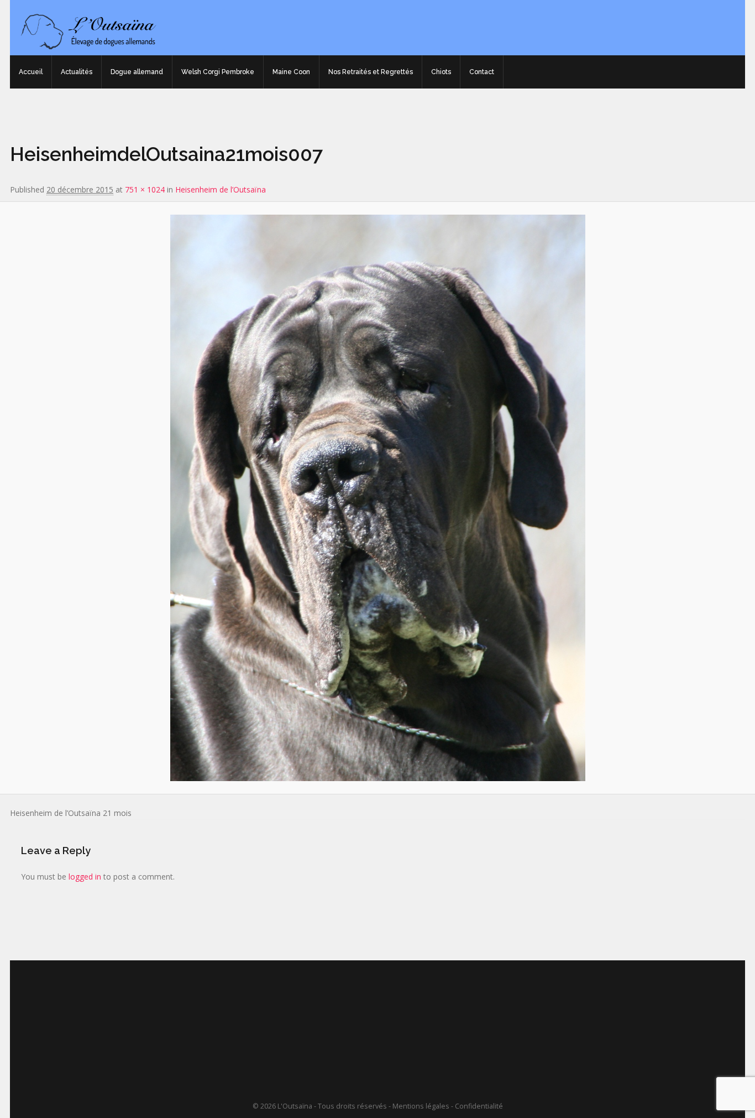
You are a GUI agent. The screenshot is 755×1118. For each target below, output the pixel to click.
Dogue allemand (137, 72)
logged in (85, 876)
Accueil (31, 72)
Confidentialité (479, 1106)
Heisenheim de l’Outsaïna (220, 189)
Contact (481, 72)
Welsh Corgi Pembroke (217, 72)
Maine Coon (291, 72)
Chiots (441, 72)
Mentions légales (420, 1106)
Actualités (76, 72)
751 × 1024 (145, 189)
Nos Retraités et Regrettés (370, 72)
